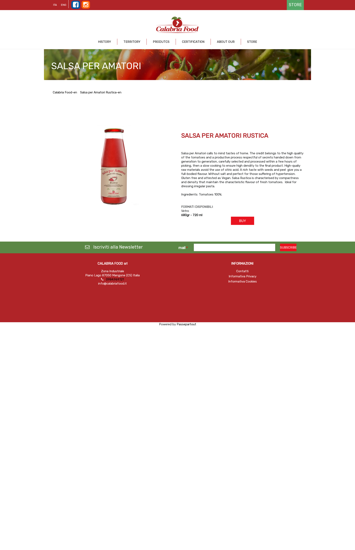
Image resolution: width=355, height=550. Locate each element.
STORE (252, 42)
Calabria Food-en (65, 92)
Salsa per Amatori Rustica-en (100, 92)
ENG (63, 4)
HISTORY (104, 42)
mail (183, 247)
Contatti (242, 271)
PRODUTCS (161, 42)
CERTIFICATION (193, 42)
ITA (55, 4)
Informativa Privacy (242, 276)
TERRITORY (131, 42)
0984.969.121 (115, 279)
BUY (242, 221)
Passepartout (186, 324)
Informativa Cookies (242, 281)
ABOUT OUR (226, 42)
